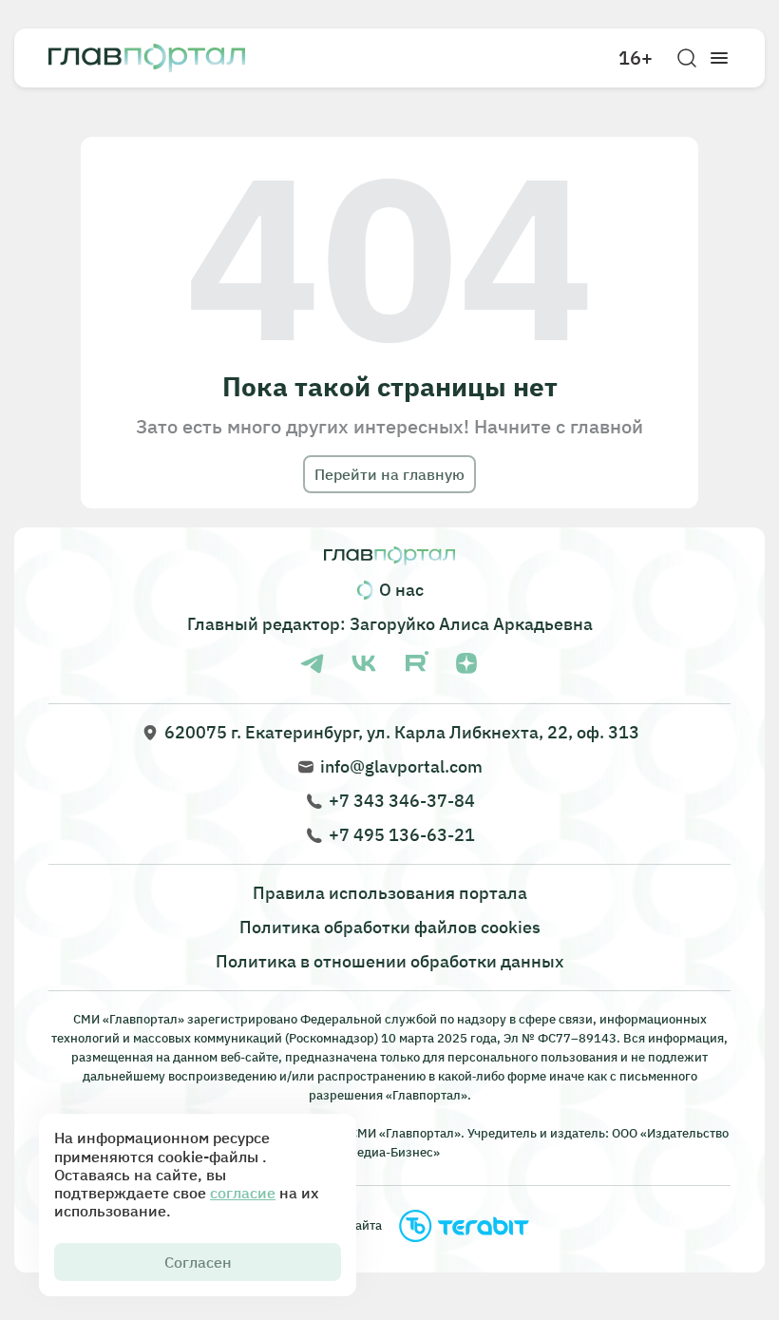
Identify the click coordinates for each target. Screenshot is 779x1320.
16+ (635, 57)
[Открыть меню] (719, 58)
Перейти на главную (389, 474)
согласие (243, 1192)
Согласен (198, 1262)
